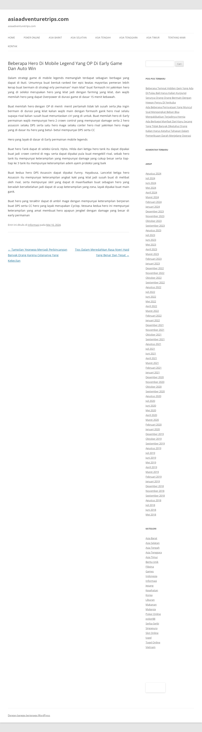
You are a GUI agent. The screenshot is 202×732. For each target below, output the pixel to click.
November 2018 (155, 491)
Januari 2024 (153, 206)
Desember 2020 (155, 377)
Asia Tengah (103, 37)
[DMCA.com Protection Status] (155, 691)
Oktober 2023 (154, 221)
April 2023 (151, 249)
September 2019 (155, 443)
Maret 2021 (152, 363)
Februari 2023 (154, 259)
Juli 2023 (150, 235)
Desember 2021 (155, 325)
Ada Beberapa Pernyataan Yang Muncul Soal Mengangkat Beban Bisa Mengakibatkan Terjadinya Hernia (169, 111)
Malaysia (151, 609)
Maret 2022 (152, 311)
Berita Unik (152, 562)
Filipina (150, 566)
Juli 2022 (150, 292)
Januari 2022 (153, 320)
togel (149, 637)
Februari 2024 (154, 202)
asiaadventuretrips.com (38, 18)
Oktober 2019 (154, 439)
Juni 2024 (151, 183)
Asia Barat (55, 37)
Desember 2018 (155, 486)
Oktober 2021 (154, 334)
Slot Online (152, 633)
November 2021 (155, 330)
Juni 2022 (151, 296)
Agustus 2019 (153, 448)
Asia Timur (152, 37)
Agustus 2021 (153, 344)
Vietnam (150, 647)
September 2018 (155, 495)
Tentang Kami (176, 37)
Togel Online (153, 642)
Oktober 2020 (154, 386)
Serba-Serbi (152, 623)
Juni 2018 (151, 510)
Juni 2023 (151, 240)
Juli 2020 (150, 401)
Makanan (151, 604)
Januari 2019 (153, 481)
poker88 (150, 618)
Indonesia (151, 576)
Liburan (150, 600)
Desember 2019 (155, 434)
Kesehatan (152, 590)
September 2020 (155, 391)
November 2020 (155, 382)
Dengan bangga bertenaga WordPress (29, 715)
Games (150, 571)
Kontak (12, 46)
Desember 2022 (155, 268)
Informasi (33, 225)
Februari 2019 (154, 476)
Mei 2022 (151, 301)
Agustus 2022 (153, 287)
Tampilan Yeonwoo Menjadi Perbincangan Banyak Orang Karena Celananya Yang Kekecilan (37, 255)
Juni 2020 (151, 405)
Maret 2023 (152, 254)
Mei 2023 (151, 244)
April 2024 (151, 192)
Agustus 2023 (153, 230)
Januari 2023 (153, 263)
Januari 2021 (153, 372)
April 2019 (151, 467)
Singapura (151, 628)
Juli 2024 (150, 178)
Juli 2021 (150, 349)
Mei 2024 (151, 187)
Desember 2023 (155, 211)
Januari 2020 (153, 429)
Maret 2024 (152, 197)
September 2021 (155, 339)
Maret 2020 (152, 420)
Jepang (149, 585)
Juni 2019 (151, 457)
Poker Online (32, 37)
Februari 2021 (154, 367)
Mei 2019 (151, 462)
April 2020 (151, 415)
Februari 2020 (154, 424)
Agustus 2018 (153, 500)
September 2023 (155, 225)
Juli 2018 (150, 505)
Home (11, 37)
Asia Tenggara (128, 37)
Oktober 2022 (154, 277)
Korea (149, 595)
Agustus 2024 (153, 173)
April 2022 (151, 306)
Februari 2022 (154, 315)
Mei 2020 (151, 410)
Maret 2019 (152, 472)
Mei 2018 (151, 514)
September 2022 (155, 282)
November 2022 (155, 273)
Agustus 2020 (153, 396)
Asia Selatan (79, 37)
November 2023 (155, 216)
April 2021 (151, 358)
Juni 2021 (151, 353)
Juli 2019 (150, 453)
